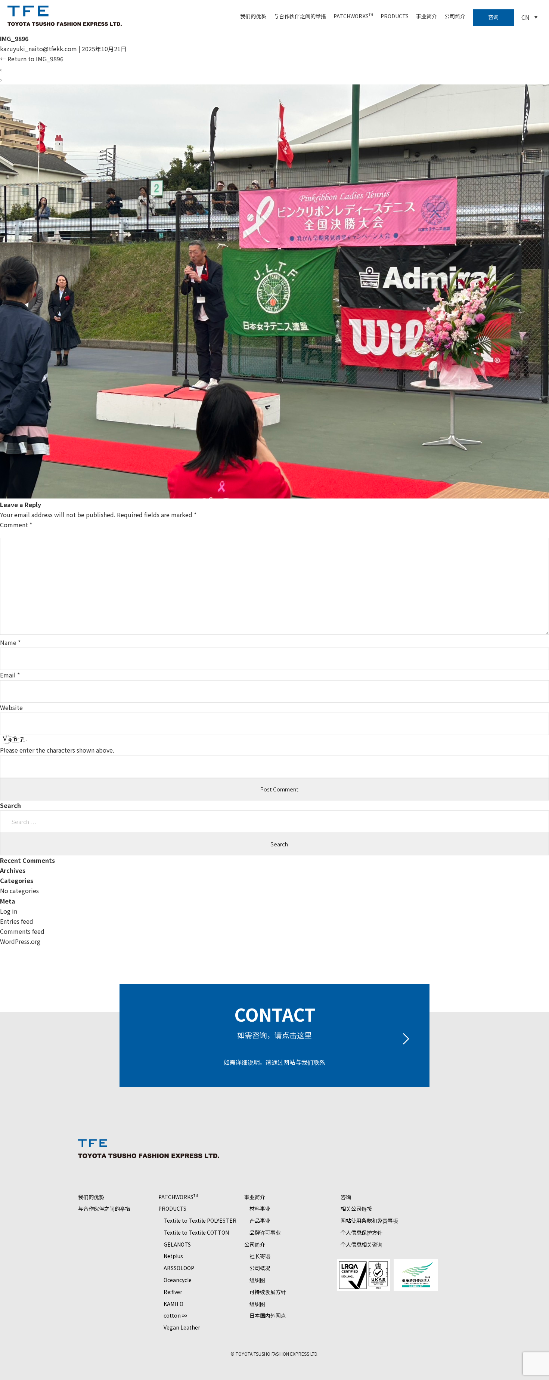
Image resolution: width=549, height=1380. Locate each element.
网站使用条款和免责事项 (369, 1220)
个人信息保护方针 (361, 1232)
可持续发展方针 (267, 1292)
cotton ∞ (175, 1315)
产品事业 (259, 1220)
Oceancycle (178, 1280)
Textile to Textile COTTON (196, 1232)
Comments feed (22, 931)
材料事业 (259, 1208)
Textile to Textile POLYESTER (200, 1220)
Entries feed (16, 921)
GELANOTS (177, 1244)
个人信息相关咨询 (361, 1244)
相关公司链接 (356, 1208)
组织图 (257, 1280)
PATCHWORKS (353, 16)
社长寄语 (259, 1256)
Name (10, 642)
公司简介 (454, 16)
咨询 (493, 17)
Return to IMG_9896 (31, 58)
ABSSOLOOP (179, 1268)
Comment (16, 524)
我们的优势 (253, 16)
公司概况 (259, 1268)
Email (10, 674)
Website (11, 707)
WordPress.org (20, 941)
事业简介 (426, 16)
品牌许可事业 (265, 1232)
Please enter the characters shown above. (57, 749)
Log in (8, 911)
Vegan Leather (182, 1327)
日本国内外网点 (267, 1315)
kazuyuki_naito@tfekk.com (38, 48)
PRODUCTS (395, 16)
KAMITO (173, 1304)
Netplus (173, 1256)
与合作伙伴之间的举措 (300, 16)
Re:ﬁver (173, 1292)
